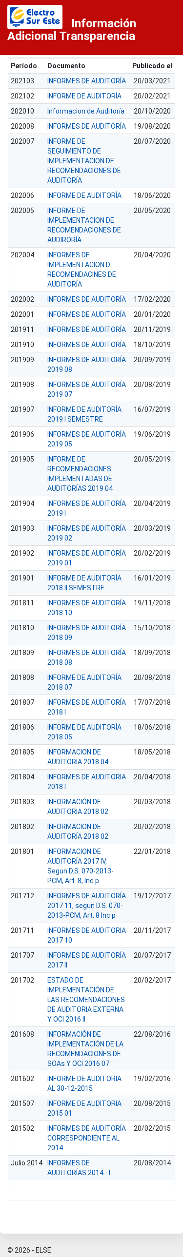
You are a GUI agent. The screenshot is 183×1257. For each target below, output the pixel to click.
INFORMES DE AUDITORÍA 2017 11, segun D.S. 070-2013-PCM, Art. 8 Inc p (86, 905)
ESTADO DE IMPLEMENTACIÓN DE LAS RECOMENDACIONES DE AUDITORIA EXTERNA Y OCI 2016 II (86, 999)
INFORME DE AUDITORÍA (84, 96)
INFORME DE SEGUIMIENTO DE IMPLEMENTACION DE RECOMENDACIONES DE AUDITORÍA (84, 160)
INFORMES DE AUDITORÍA (86, 81)
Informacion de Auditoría (85, 111)
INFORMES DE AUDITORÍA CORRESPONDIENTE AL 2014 (86, 1138)
